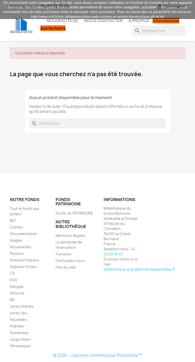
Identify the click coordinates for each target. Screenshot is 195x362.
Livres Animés (22, 306)
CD (12, 273)
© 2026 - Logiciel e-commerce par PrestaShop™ (97, 355)
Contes (16, 227)
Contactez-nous (70, 260)
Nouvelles (18, 319)
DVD (13, 279)
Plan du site (66, 267)
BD (12, 299)
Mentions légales (70, 235)
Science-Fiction (23, 266)
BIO (13, 220)
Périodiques (20, 345)
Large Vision (20, 339)
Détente (17, 293)
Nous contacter (103, 20)
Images (16, 240)
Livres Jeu (18, 312)
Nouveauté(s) (62, 20)
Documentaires (23, 233)
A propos (138, 20)
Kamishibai (19, 332)
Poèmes (17, 326)
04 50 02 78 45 (119, 251)
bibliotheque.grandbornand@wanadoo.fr (139, 269)
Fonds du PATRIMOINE (74, 213)
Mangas (17, 286)
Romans (17, 253)
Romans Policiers (24, 260)
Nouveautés (20, 246)
